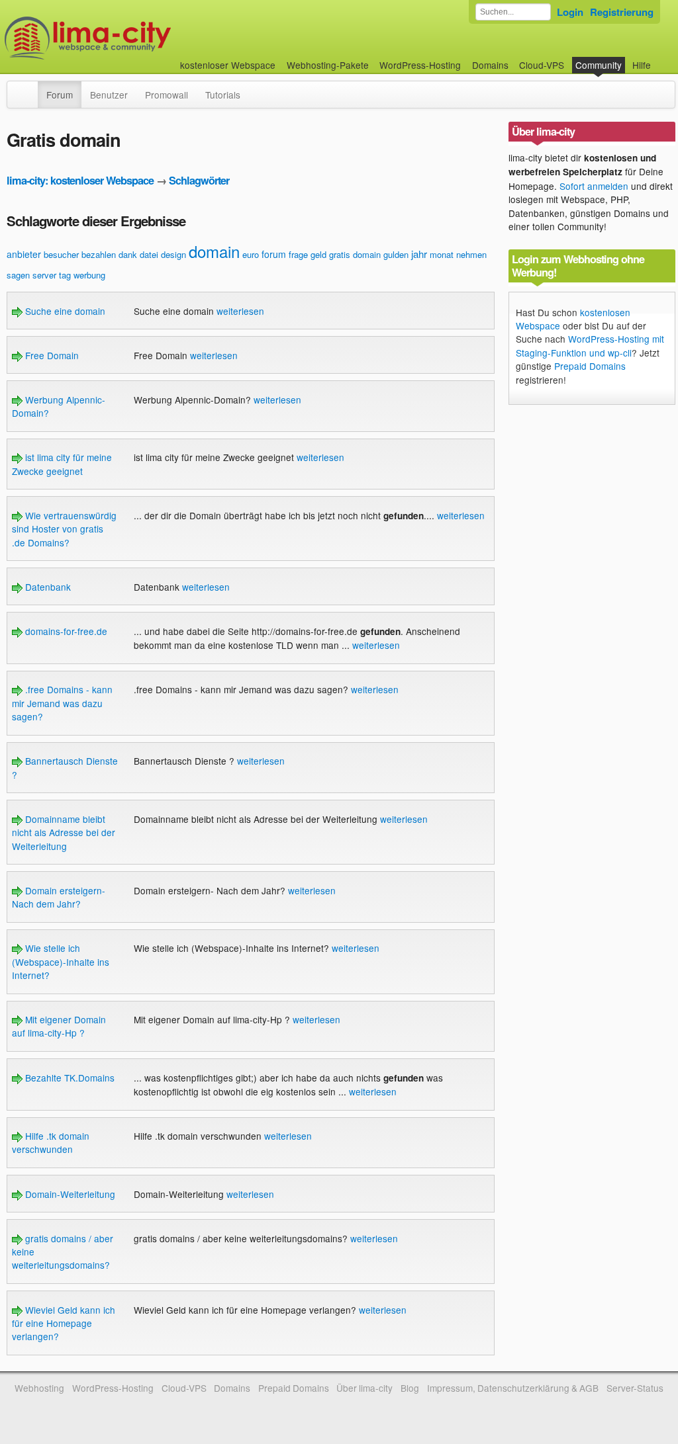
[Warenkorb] (661, 58)
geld (318, 254)
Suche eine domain (64, 311)
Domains (490, 64)
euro (250, 254)
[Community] (29, 88)
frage (298, 254)
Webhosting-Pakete (328, 64)
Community (598, 64)
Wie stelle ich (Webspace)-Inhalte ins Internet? (60, 961)
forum (274, 254)
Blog (410, 1387)
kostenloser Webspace (227, 64)
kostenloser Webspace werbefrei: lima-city (137, 38)
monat (442, 254)
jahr (419, 254)
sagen (18, 275)
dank (128, 254)
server (44, 275)
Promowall (166, 94)
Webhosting (39, 1387)
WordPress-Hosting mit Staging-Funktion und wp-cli (590, 345)
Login (570, 12)
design (173, 254)
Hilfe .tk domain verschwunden (50, 1142)
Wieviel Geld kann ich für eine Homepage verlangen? (63, 1323)
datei (149, 254)
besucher (61, 254)
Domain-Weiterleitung (69, 1194)
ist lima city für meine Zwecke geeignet (62, 463)
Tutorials (222, 94)
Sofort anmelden (593, 185)
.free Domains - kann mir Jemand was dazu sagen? (62, 703)
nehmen (471, 254)
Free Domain (51, 355)
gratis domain (355, 254)
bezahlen (98, 254)
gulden (396, 254)
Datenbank (47, 586)
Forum (59, 94)
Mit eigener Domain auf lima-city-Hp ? (59, 1026)
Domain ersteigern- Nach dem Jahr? (58, 897)
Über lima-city (364, 1387)
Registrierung (622, 12)
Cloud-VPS (541, 64)
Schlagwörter (199, 180)
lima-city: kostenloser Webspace (80, 180)
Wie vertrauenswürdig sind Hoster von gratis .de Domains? (64, 529)
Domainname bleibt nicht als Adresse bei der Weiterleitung (63, 832)
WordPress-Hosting (420, 64)
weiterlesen (240, 311)
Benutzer (109, 94)
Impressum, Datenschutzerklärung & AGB (513, 1387)
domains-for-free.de (65, 631)
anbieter (24, 254)
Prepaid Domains (590, 365)
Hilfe (641, 64)
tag (65, 275)
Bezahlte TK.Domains (69, 1077)
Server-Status (634, 1387)
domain (214, 251)
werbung (89, 275)
